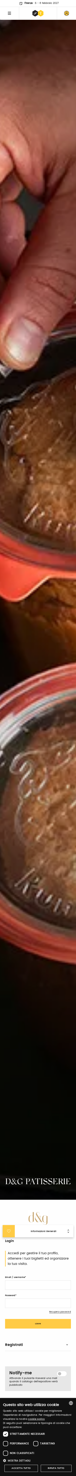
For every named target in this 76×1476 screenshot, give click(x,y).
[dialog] (38, 1437)
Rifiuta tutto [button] (56, 1468)
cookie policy (36, 1419)
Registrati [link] (14, 1345)
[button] (38, 1460)
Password (10, 1295)
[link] (66, 13)
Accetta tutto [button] (21, 1468)
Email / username (15, 1277)
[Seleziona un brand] (38, 13)
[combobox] (71, 1403)
